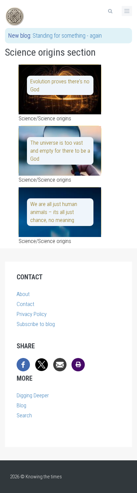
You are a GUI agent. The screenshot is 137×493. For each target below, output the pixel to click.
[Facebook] (23, 364)
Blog (21, 405)
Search (24, 415)
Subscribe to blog (36, 324)
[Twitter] (41, 364)
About (23, 294)
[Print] (78, 364)
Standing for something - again (67, 35)
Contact (25, 304)
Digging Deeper (33, 395)
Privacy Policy (32, 314)
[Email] (60, 364)
